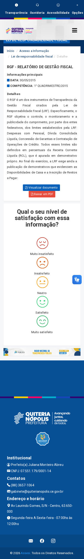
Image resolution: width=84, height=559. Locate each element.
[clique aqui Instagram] (53, 541)
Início (10, 51)
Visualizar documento (43, 187)
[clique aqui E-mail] (31, 541)
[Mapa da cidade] (42, 377)
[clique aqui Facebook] (42, 541)
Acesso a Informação (34, 51)
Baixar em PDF (43, 194)
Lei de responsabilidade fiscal (32, 56)
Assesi (25, 553)
